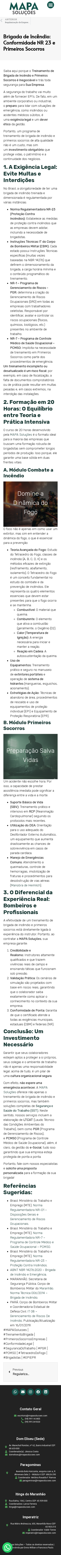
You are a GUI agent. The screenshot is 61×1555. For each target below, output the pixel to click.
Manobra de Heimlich (25, 885)
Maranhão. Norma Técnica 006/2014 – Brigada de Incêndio (32, 1292)
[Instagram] (30, 1392)
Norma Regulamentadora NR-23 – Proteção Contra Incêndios (28, 1260)
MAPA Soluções (21, 435)
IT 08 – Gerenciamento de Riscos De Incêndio (30, 1316)
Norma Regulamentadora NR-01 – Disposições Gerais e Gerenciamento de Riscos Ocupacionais (28, 1214)
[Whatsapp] (15, 1392)
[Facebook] (38, 1392)
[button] (50, 4)
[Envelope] (22, 1392)
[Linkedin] (45, 1392)
